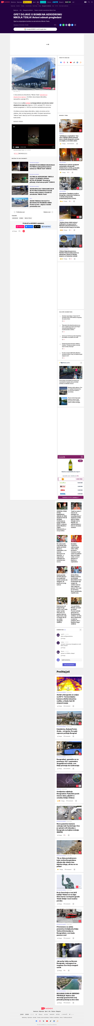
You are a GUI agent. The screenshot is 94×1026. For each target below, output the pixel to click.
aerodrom (15, 218)
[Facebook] (61, 62)
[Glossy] (40, 1014)
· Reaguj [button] (63, 143)
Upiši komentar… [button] (66, 660)
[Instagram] (64, 62)
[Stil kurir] (36, 1014)
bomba (21, 218)
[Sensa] (58, 1014)
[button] (55, 25)
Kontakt (34, 1017)
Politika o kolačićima (54, 1017)
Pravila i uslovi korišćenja (43, 1017)
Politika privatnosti (68, 1017)
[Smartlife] (52, 1014)
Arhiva (61, 1017)
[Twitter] (67, 62)
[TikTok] (74, 62)
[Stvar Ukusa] (71, 1014)
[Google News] (77, 62)
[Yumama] (64, 1014)
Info (21, 10)
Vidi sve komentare (69, 664)
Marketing (24, 1017)
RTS (15, 153)
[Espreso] (27, 1014)
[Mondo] (5, 2)
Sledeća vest (47, 212)
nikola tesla (28, 218)
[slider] (17, 147)
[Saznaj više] (81, 363)
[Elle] (32, 1014)
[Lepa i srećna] (46, 1014)
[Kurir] (22, 1014)
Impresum (30, 1017)
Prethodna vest (20, 212)
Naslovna (16, 10)
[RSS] (80, 62)
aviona (28, 103)
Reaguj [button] (15, 231)
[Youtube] (70, 62)
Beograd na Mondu (28, 10)
